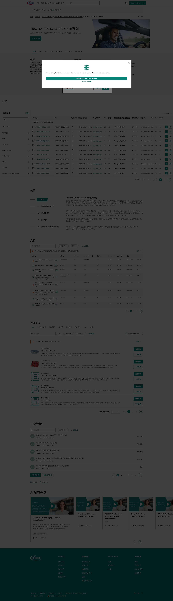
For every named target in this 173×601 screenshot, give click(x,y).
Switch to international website (86, 78)
